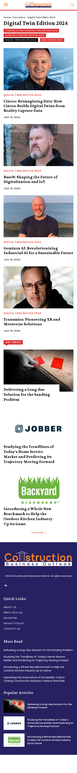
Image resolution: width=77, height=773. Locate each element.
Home (7, 17)
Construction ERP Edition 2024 (24, 35)
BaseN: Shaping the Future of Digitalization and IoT (30, 179)
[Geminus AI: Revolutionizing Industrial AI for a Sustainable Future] (38, 216)
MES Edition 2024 (52, 39)
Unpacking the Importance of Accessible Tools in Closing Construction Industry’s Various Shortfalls (34, 679)
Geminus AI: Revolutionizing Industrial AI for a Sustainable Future (38, 250)
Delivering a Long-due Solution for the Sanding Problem (27, 394)
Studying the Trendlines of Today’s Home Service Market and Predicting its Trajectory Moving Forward (36, 658)
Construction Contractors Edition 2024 (31, 30)
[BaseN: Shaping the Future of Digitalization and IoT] (38, 145)
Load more (37, 532)
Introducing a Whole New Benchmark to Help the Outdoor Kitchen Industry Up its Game (34, 668)
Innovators (19, 17)
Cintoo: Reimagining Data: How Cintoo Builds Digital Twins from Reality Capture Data (34, 106)
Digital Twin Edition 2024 (20, 39)
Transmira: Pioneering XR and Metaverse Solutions (32, 321)
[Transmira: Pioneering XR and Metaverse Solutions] (38, 287)
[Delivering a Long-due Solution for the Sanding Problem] (38, 371)
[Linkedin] (6, 585)
